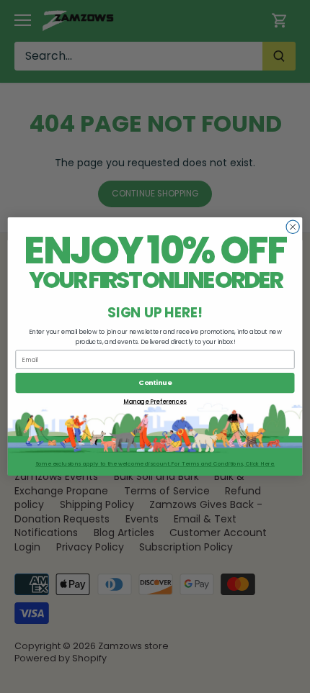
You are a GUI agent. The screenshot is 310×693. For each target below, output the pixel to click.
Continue (155, 382)
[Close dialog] (292, 226)
